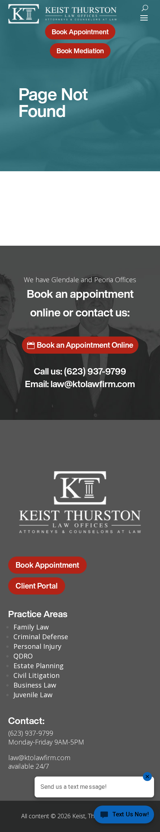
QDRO (23, 655)
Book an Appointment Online (85, 345)
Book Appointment (80, 31)
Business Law (34, 684)
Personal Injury (37, 646)
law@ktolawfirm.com (93, 384)
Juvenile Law (32, 694)
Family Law (31, 626)
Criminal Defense (40, 636)
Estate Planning (38, 665)
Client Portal (37, 585)
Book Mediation (80, 50)
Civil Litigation (36, 675)
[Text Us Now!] (124, 816)
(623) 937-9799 (95, 371)
